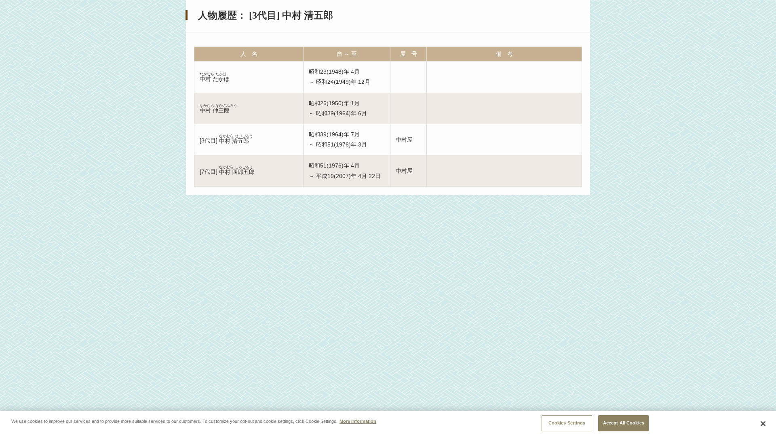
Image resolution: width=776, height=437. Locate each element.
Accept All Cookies (623, 422)
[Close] (763, 424)
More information (358, 420)
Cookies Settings (567, 422)
